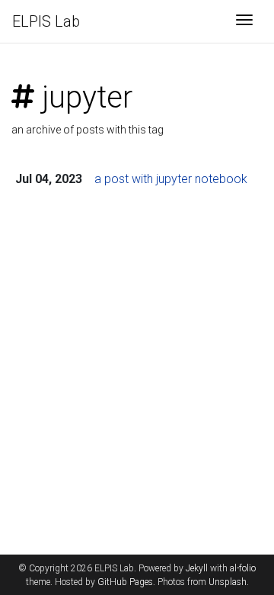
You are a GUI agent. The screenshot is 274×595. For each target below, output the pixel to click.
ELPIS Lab (46, 21)
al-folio (243, 568)
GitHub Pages (125, 582)
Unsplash (228, 582)
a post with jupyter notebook (170, 179)
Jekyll (197, 568)
